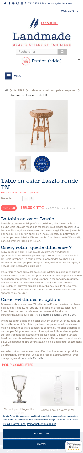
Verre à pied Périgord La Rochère (19, 411)
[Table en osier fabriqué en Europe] (42, 164)
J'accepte (42, 444)
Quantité (6, 198)
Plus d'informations (14, 423)
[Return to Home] (6, 90)
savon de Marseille (32, 358)
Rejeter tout (41, 433)
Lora (76, 226)
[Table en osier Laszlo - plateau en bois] (23, 164)
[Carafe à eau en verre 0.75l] (57, 388)
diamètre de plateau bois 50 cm (57, 314)
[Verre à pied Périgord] (19, 388)
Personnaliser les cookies (41, 423)
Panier (46, 61)
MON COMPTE (69, 10)
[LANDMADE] (41, 39)
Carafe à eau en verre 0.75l (57, 409)
